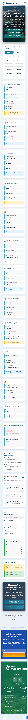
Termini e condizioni (9, 701)
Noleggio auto (24, 696)
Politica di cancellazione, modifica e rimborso (9, 705)
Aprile (19, 56)
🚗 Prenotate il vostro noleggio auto (14, 602)
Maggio (9, 60)
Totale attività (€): (9, 533)
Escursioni (24, 698)
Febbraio (19, 52)
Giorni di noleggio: (9, 520)
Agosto (19, 65)
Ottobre (19, 69)
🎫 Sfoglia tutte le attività (14, 606)
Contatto (24, 701)
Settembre (9, 69)
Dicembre (19, 73)
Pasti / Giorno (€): (18, 526)
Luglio (9, 65)
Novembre (9, 73)
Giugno (19, 60)
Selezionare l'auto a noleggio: (12, 514)
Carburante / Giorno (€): (7, 526)
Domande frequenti (9, 695)
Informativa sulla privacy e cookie (9, 698)
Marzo (9, 56)
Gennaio (9, 52)
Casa (24, 691)
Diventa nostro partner (9, 692)
